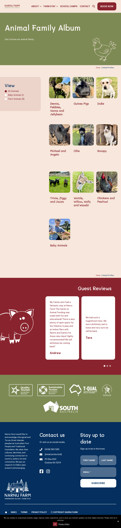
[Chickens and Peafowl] (106, 182)
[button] (40, 6)
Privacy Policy (39, 512)
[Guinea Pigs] (83, 87)
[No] (118, 521)
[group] (98, 328)
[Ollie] (83, 134)
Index (14, 512)
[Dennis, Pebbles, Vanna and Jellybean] (59, 87)
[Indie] (106, 87)
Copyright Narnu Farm (65, 512)
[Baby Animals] (59, 229)
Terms (24, 512)
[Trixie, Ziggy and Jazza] (59, 182)
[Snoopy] (106, 134)
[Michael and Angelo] (59, 134)
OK (55, 524)
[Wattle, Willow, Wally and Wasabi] (83, 182)
